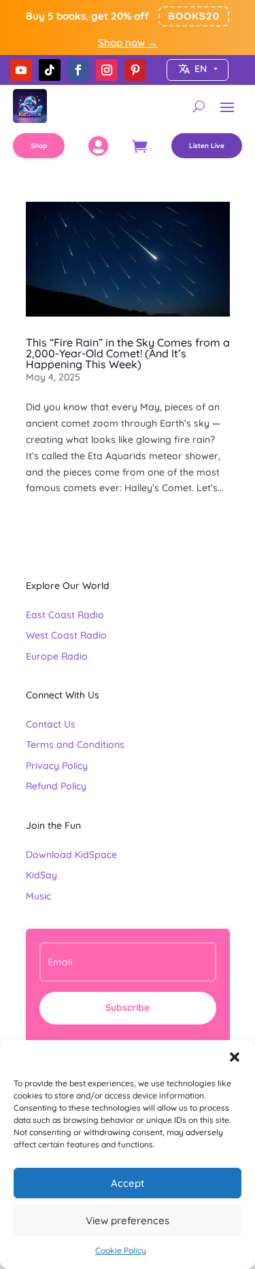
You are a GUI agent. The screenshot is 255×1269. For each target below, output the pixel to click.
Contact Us (50, 724)
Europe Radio (57, 656)
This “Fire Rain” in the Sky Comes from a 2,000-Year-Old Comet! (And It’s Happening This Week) (128, 353)
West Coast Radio (66, 635)
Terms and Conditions (75, 744)
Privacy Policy (57, 765)
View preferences (127, 1220)
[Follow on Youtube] (21, 70)
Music (38, 896)
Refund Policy (56, 786)
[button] (234, 1057)
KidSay (41, 875)
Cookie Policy (120, 1250)
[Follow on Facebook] (78, 70)
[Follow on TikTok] (50, 70)
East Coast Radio (65, 615)
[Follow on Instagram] (107, 70)
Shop (39, 145)
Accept (127, 1183)
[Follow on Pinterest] (135, 70)
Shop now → (128, 42)
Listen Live (206, 145)
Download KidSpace (71, 854)
